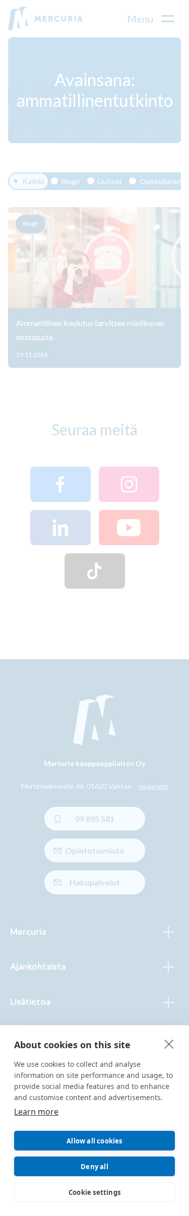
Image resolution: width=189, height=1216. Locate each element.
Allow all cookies (94, 1140)
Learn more (36, 1111)
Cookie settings (94, 1192)
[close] (169, 1044)
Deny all (94, 1166)
